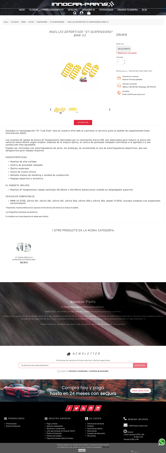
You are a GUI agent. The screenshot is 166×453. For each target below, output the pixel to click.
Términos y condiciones (56, 428)
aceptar (82, 450)
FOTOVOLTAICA (106, 10)
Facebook (72, 407)
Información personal (95, 424)
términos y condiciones (78, 371)
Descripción (83, 122)
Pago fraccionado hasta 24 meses (60, 438)
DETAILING (72, 10)
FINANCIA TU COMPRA (128, 10)
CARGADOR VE (88, 10)
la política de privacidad (98, 371)
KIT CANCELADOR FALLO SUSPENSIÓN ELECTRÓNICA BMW (23, 258)
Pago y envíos (52, 424)
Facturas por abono (94, 428)
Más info (106, 447)
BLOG (144, 10)
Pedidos (90, 426)
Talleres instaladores (55, 426)
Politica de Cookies (54, 436)
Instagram (101, 407)
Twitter (79, 407)
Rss (86, 407)
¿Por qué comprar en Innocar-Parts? (61, 431)
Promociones (11, 424)
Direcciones (92, 431)
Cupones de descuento (96, 433)
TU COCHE (33, 10)
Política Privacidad (54, 433)
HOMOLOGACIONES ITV (53, 10)
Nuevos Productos (13, 426)
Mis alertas (91, 436)
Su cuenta (95, 418)
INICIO (22, 10)
